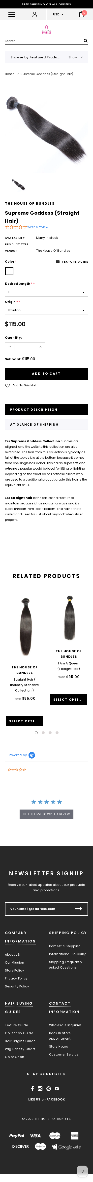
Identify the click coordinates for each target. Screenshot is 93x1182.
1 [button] (36, 732)
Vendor (11, 251)
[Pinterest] (48, 1089)
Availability (15, 238)
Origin (12, 302)
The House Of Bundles (30, 203)
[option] (46, 131)
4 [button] (57, 732)
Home (9, 74)
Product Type (17, 244)
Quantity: (13, 337)
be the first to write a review (46, 814)
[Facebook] (32, 1089)
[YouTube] (57, 1089)
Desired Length (20, 284)
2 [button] (43, 732)
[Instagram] (40, 1089)
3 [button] (50, 732)
